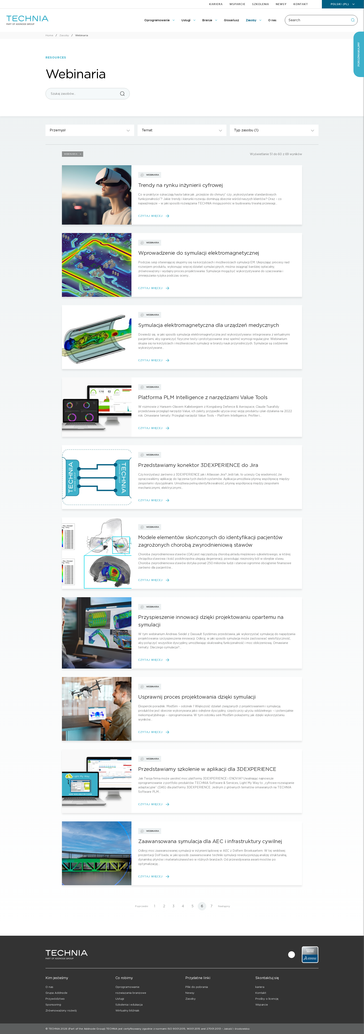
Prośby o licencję (266, 998)
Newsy (281, 4)
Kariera (216, 4)
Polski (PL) (340, 4)
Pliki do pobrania (196, 987)
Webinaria (70, 154)
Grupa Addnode (56, 992)
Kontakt (300, 4)
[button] (90, 130)
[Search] (353, 20)
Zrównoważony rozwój (61, 1010)
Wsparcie (237, 4)
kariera (259, 987)
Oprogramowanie (127, 987)
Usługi (119, 998)
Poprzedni (141, 906)
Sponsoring (53, 1004)
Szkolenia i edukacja (129, 1004)
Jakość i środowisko (236, 1028)
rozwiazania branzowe (130, 992)
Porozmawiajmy (358, 54)
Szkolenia (260, 4)
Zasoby (190, 998)
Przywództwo (55, 998)
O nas (49, 987)
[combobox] (321, 20)
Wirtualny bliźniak (127, 1010)
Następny (224, 906)
